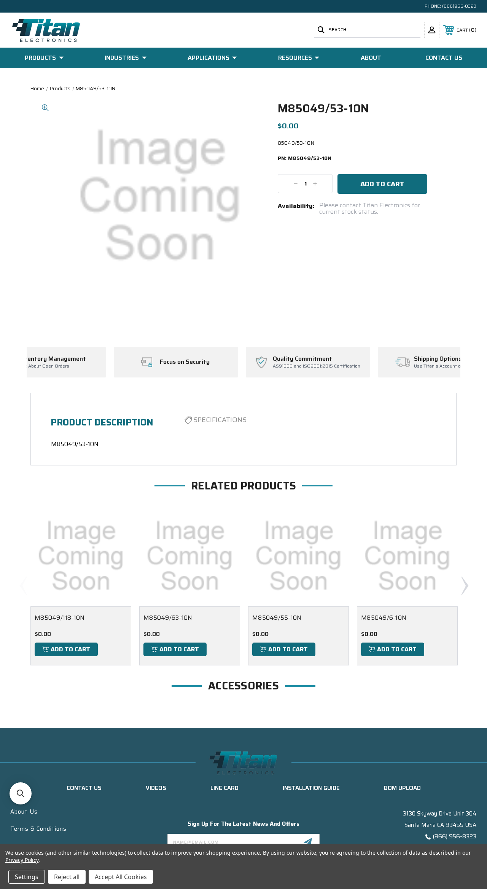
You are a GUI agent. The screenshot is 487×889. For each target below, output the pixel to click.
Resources (295, 57)
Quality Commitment (238, 359)
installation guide (311, 788)
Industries (122, 57)
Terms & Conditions (38, 828)
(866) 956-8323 (454, 836)
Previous (23, 585)
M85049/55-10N (276, 617)
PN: (304, 158)
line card (224, 788)
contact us (84, 788)
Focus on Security (120, 362)
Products (40, 57)
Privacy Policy (21, 859)
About (371, 57)
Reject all (67, 877)
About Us (24, 811)
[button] (21, 793)
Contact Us (443, 57)
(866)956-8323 (459, 6)
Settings (26, 877)
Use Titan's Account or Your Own (384, 366)
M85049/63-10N (167, 617)
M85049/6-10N (383, 617)
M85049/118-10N (60, 617)
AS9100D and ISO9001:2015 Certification (252, 366)
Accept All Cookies (121, 877)
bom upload (402, 788)
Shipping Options (373, 359)
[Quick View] (116, 520)
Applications (208, 57)
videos (156, 788)
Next (464, 585)
